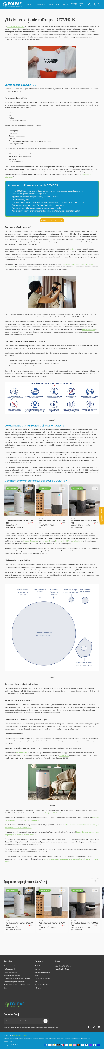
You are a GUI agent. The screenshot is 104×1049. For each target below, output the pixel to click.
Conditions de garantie (42, 978)
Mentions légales (85, 1038)
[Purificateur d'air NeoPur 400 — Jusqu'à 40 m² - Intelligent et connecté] (19, 500)
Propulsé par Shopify (20, 1035)
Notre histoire (39, 966)
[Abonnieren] (45, 1021)
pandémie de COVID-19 (15, 26)
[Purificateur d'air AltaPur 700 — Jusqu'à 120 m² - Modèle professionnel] (84, 500)
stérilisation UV (77, 541)
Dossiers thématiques (42, 972)
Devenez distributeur (42, 985)
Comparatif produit (10, 966)
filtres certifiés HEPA (62, 541)
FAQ (5, 988)
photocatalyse (47, 541)
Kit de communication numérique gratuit (17, 978)
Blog (36, 975)
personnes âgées (88, 329)
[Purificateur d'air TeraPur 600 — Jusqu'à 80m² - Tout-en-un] (52, 500)
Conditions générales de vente (72, 1038)
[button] (75, 3)
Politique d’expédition (51, 1038)
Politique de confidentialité (25, 1038)
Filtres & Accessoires (10, 972)
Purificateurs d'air (9, 969)
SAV (36, 981)
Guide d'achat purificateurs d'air (14, 981)
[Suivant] (97, 881)
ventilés (71, 249)
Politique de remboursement (11, 1038)
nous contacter (21, 753)
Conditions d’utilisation (38, 1038)
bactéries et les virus (82, 551)
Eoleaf (8, 518)
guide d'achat (64, 755)
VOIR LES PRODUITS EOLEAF (52, 220)
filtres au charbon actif (31, 541)
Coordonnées (60, 1038)
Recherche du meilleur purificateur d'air (17, 985)
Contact (38, 969)
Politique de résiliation (9, 1041)
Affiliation (38, 988)
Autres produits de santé (12, 975)
